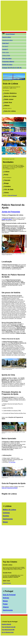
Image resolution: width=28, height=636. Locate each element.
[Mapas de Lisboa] (14, 154)
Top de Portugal (10, 34)
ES (14, 67)
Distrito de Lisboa (7, 64)
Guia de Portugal (12, 195)
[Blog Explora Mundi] (14, 146)
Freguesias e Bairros (8, 61)
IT (16, 67)
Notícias (6, 598)
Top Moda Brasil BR (8, 629)
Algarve (6, 607)
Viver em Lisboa (6, 58)
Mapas (5, 522)
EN (8, 67)
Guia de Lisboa (6, 37)
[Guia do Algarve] (14, 126)
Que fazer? (5, 46)
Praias (5, 604)
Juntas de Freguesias (11, 212)
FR (11, 67)
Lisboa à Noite (6, 55)
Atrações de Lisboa (7, 40)
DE (18, 67)
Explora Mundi (6, 624)
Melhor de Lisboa (9, 509)
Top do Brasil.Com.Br (8, 627)
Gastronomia (8, 519)
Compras (6, 513)
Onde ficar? (5, 43)
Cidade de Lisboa (7, 219)
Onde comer (5, 52)
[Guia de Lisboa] (14, 79)
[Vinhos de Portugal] (14, 121)
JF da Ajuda (12, 462)
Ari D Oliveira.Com (8, 632)
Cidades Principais (7, 583)
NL (21, 67)
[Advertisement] (14, 16)
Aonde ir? (5, 49)
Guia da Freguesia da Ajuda (9, 488)
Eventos (6, 516)
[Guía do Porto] (14, 136)
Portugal (4, 67)
